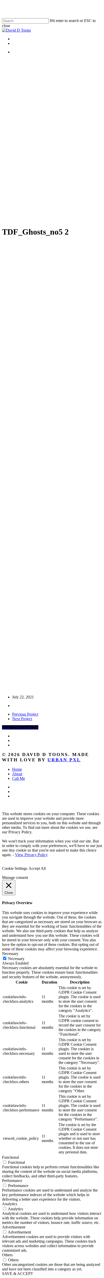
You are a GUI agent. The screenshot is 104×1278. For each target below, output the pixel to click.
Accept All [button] (37, 868)
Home (17, 769)
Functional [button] (10, 1157)
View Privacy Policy (31, 855)
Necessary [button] (10, 953)
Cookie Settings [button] (14, 868)
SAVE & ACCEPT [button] (17, 1273)
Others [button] (7, 1255)
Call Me (18, 778)
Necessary (16, 958)
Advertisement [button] (13, 1227)
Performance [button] (12, 1180)
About (17, 774)
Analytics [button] (9, 1204)
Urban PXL (64, 759)
